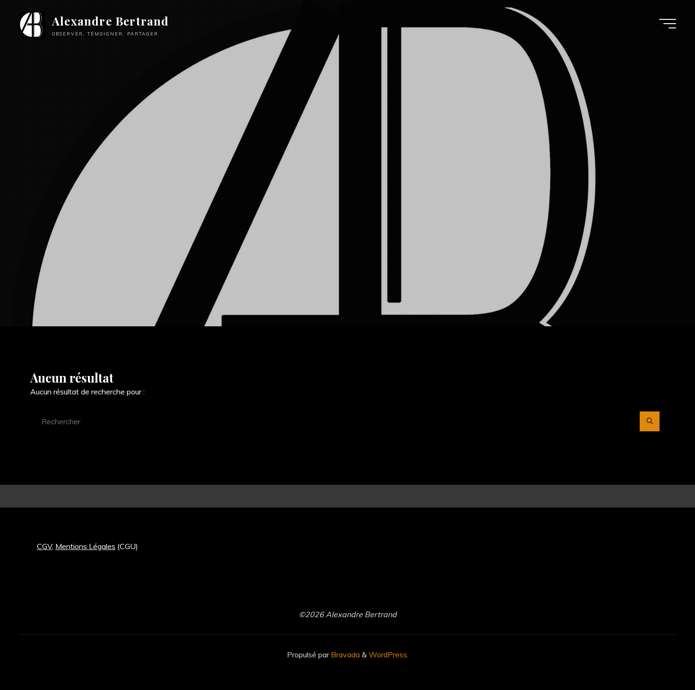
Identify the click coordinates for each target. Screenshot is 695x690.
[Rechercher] (650, 421)
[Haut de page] (658, 653)
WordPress (388, 654)
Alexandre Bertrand (110, 20)
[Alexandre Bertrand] (32, 23)
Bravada (344, 654)
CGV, (45, 546)
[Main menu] (667, 23)
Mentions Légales (85, 546)
